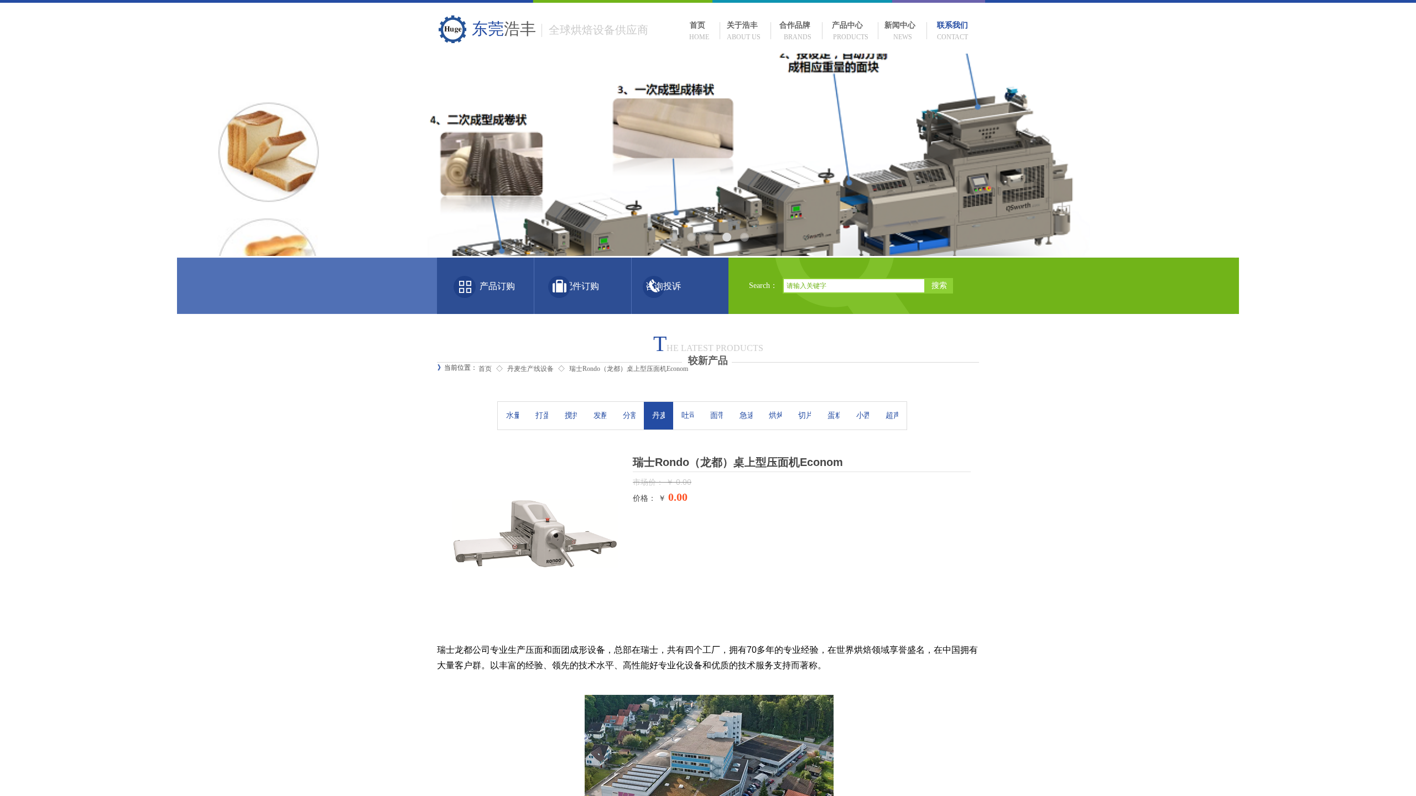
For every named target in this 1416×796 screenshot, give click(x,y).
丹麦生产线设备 (530, 369)
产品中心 (847, 25)
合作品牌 (794, 25)
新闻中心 (899, 25)
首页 (697, 25)
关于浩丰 (742, 25)
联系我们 (952, 25)
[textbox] (854, 286)
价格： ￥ (649, 498)
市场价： (649, 482)
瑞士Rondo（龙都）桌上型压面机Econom (628, 369)
